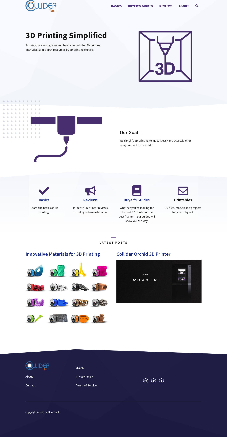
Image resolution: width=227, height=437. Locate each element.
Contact (30, 385)
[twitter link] (153, 380)
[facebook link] (161, 380)
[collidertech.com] (40, 5)
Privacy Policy (84, 376)
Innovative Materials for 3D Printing (62, 254)
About (184, 6)
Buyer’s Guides (140, 6)
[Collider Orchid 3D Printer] (159, 301)
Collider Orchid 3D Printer (143, 254)
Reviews (166, 6)
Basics (116, 6)
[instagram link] (145, 380)
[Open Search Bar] (197, 6)
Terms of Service (86, 385)
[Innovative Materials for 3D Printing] (68, 324)
